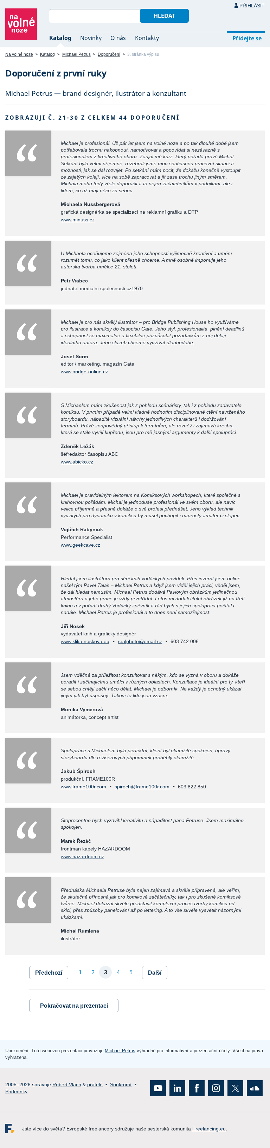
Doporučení (109, 54)
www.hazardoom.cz (82, 856)
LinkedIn (177, 1088)
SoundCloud (255, 1088)
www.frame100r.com (83, 786)
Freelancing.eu (13, 1128)
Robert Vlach (66, 1084)
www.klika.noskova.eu (85, 641)
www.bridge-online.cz (84, 371)
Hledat (164, 16)
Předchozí (48, 973)
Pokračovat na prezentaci (74, 1006)
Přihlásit (252, 5)
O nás (118, 38)
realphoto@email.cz (140, 641)
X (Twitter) (235, 1088)
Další (154, 973)
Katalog (60, 38)
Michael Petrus (76, 54)
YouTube (158, 1088)
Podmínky (16, 1091)
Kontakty (147, 38)
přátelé (95, 1084)
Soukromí (120, 1084)
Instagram (216, 1088)
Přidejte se (247, 38)
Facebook (197, 1088)
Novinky (91, 38)
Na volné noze (19, 54)
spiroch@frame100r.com (142, 786)
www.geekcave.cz (80, 545)
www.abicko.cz (77, 462)
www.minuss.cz (78, 219)
